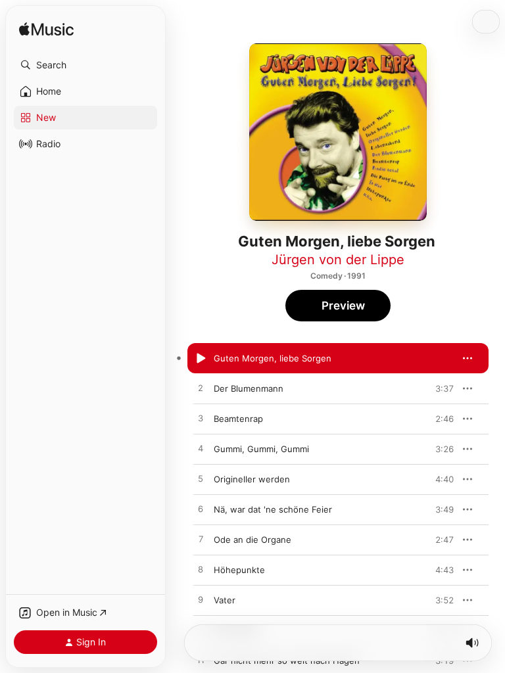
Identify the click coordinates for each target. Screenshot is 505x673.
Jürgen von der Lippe (338, 259)
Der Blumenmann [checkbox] (248, 388)
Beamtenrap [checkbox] (238, 418)
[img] (46, 29)
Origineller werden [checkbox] (252, 479)
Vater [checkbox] (224, 600)
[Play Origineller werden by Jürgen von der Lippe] (200, 479)
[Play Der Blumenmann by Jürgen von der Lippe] (200, 388)
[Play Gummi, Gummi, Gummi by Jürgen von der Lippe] (200, 449)
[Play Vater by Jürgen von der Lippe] (200, 600)
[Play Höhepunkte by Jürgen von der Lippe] (200, 570)
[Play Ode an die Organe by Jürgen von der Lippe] (200, 539)
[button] (85, 65)
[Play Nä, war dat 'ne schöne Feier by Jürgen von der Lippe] (200, 509)
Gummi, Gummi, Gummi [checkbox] (261, 449)
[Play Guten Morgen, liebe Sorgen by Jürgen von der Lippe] (200, 358)
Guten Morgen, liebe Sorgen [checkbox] (272, 358)
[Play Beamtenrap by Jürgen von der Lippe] (200, 419)
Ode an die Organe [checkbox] (252, 539)
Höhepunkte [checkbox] (239, 570)
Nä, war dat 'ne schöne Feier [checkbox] (273, 509)
